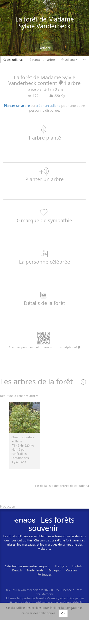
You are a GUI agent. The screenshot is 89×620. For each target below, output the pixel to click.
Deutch (17, 570)
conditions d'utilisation (34, 602)
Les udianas (15, 60)
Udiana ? (71, 60)
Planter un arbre (43, 60)
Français (61, 566)
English (77, 566)
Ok (63, 613)
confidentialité (69, 602)
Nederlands (35, 570)
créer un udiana (48, 105)
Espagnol (54, 570)
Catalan (71, 570)
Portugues (44, 574)
